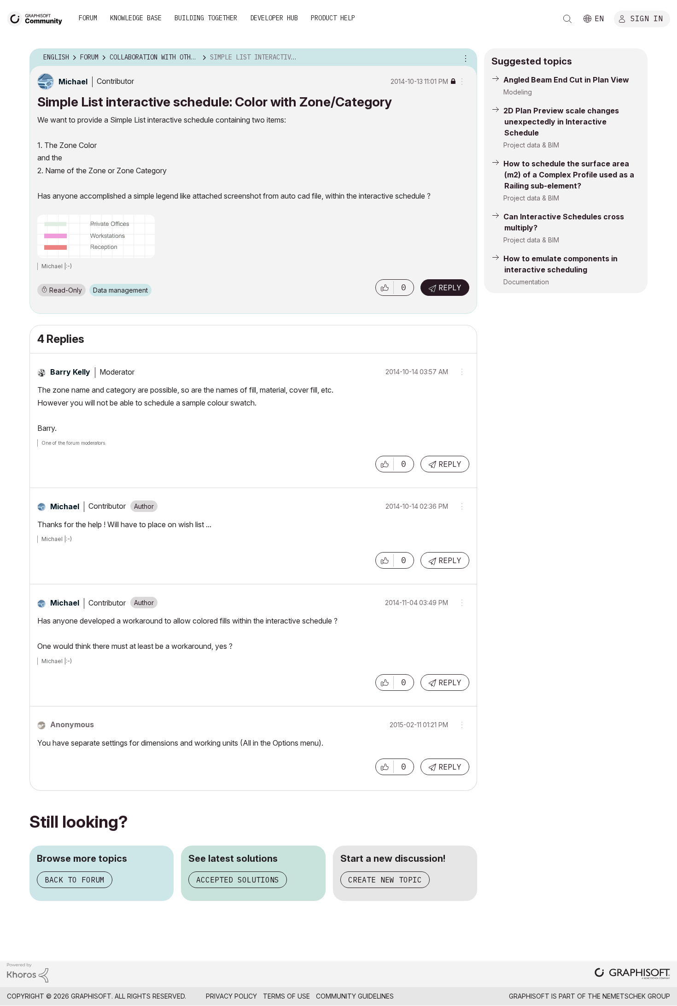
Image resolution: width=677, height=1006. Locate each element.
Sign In (646, 18)
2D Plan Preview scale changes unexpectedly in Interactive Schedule (561, 121)
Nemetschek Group (636, 996)
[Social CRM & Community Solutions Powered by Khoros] (27, 972)
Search (567, 19)
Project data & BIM (531, 145)
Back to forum (75, 879)
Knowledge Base (136, 18)
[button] (384, 287)
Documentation (526, 282)
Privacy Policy (231, 996)
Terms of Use (286, 996)
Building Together (206, 18)
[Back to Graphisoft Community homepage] (38, 18)
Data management (120, 290)
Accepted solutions (237, 879)
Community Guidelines (355, 996)
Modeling (517, 92)
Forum (88, 18)
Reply (449, 287)
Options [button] (464, 57)
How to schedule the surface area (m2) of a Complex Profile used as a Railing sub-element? (568, 174)
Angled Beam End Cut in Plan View (566, 79)
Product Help (333, 18)
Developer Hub (274, 18)
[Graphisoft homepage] (632, 974)
